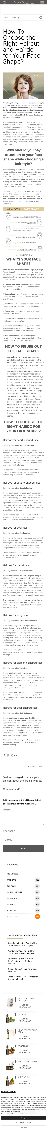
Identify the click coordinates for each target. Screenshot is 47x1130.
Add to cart (25, 1007)
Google (43, 1110)
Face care (23, 880)
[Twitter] (12, 755)
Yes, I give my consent (23, 1118)
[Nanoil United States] (24, 2)
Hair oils (23, 904)
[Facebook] (4, 755)
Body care (22, 886)
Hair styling (23, 916)
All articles (12, 874)
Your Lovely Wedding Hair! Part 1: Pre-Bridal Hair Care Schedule (22, 952)
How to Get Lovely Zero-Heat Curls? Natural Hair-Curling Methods (20, 961)
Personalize (23, 1127)
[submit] (41, 17)
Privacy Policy (8, 1091)
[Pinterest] (8, 755)
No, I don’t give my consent (23, 1122)
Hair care (23, 910)
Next (40, 766)
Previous (31, 766)
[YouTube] (15, 755)
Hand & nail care (22, 892)
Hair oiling (23, 898)
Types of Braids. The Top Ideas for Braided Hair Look (23, 978)
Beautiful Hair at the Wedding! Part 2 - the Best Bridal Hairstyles (23, 944)
